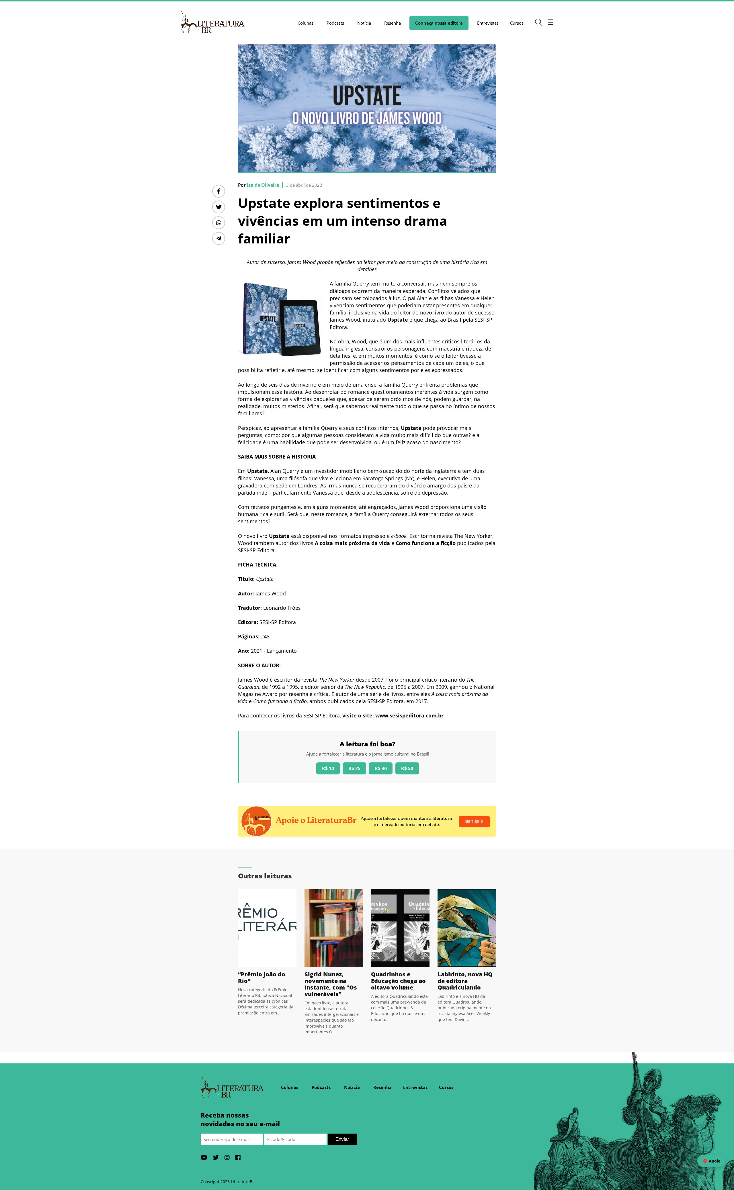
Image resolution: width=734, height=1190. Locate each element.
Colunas (305, 23)
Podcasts (335, 23)
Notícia (364, 23)
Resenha (392, 23)
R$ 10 (328, 768)
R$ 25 (354, 768)
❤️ (711, 1161)
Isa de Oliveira (263, 185)
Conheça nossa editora (439, 23)
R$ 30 (381, 768)
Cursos (517, 23)
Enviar (342, 1139)
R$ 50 (407, 768)
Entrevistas (488, 23)
